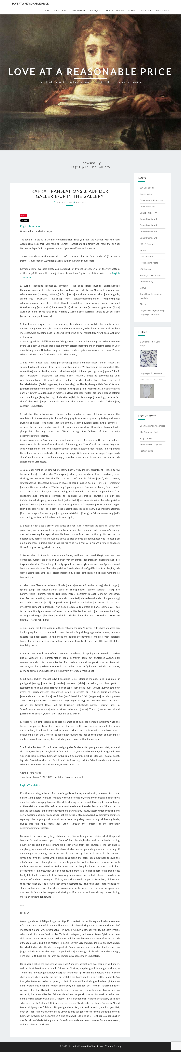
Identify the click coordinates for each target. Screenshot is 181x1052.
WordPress (97, 1046)
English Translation (30, 226)
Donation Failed (147, 206)
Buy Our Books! (61, 10)
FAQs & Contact (147, 244)
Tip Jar (143, 304)
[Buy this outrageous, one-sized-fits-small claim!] (147, 391)
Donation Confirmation (151, 200)
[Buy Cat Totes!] (148, 359)
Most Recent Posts (115, 10)
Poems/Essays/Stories (150, 275)
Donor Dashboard (148, 219)
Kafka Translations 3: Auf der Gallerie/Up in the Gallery (69, 194)
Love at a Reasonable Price (30, 3)
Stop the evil (146, 438)
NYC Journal (145, 269)
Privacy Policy (162, 10)
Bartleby (81, 202)
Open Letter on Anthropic (152, 425)
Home (47, 10)
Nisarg (117, 1046)
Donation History (148, 212)
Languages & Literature (151, 373)
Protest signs (146, 450)
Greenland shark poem (151, 444)
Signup (131, 10)
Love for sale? (79, 10)
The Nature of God (149, 432)
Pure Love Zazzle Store (151, 379)
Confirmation (145, 10)
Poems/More (96, 10)
